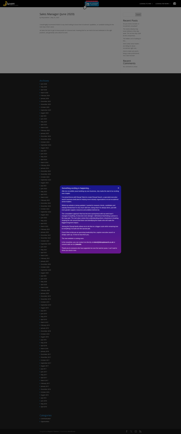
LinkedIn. (78, 244)
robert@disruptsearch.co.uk (103, 242)
